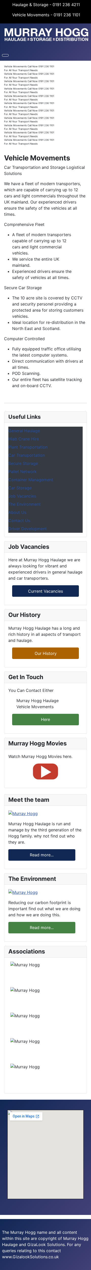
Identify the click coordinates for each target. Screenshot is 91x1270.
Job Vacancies (22, 496)
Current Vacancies (45, 591)
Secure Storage (23, 463)
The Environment (24, 504)
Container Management (30, 479)
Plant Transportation (28, 447)
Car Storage (20, 487)
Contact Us (19, 520)
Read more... (42, 854)
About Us (17, 512)
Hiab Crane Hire (23, 438)
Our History (46, 653)
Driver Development (27, 528)
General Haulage (24, 430)
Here (45, 719)
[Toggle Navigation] (5, 55)
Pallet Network (22, 471)
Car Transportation (26, 455)
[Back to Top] (84, 1263)
